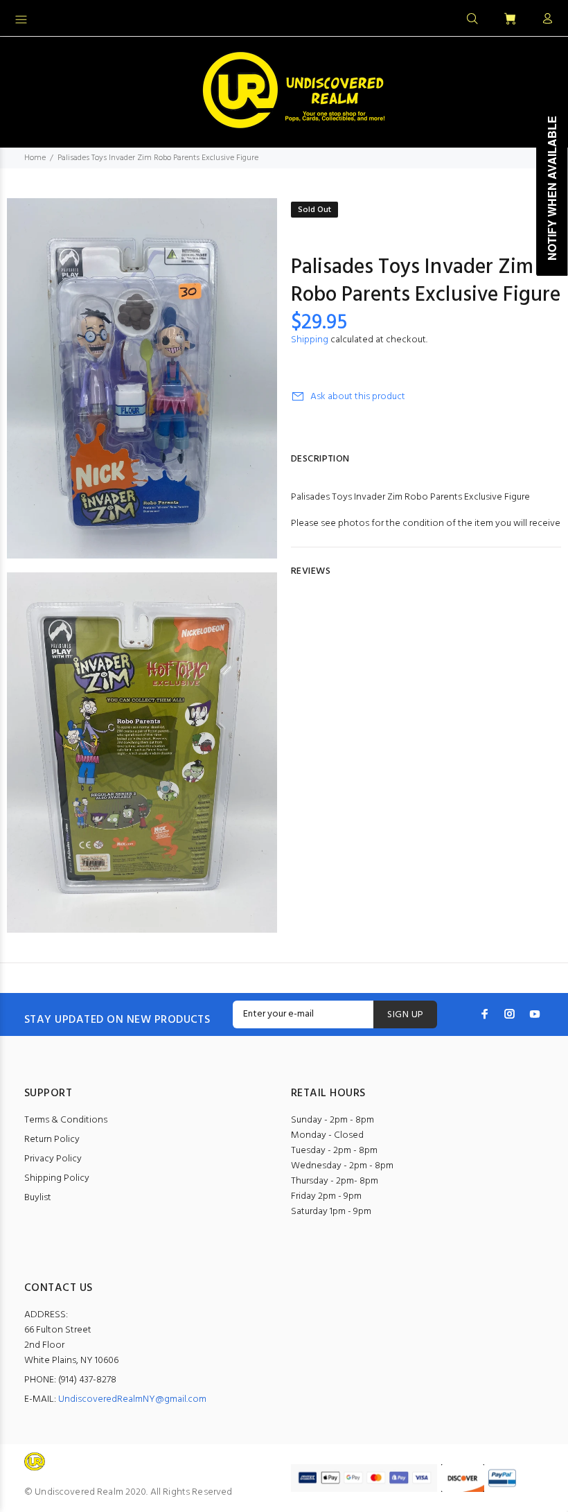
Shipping (309, 340)
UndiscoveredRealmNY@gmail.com (132, 1399)
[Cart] (510, 19)
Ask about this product (357, 397)
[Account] (544, 19)
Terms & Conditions (65, 1120)
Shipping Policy (56, 1178)
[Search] (472, 19)
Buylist (37, 1198)
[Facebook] (485, 1014)
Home (35, 158)
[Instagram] (510, 1014)
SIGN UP (405, 1015)
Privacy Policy (53, 1159)
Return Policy (52, 1140)
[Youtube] (535, 1014)
